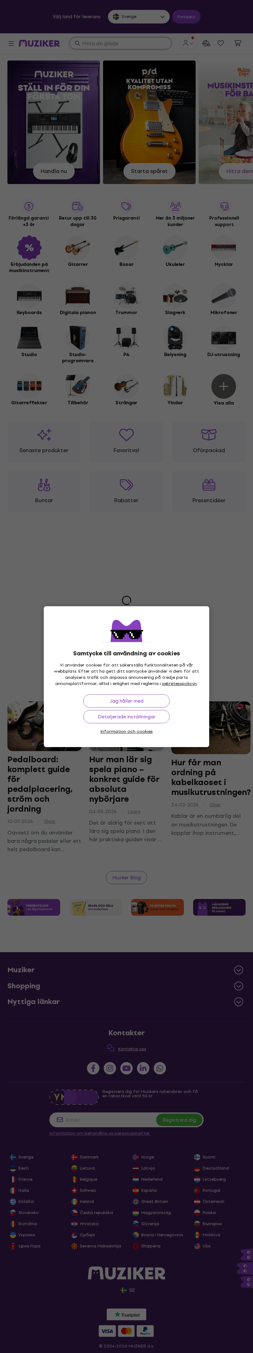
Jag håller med (126, 701)
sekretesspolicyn (179, 683)
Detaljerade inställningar (127, 717)
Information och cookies (126, 731)
